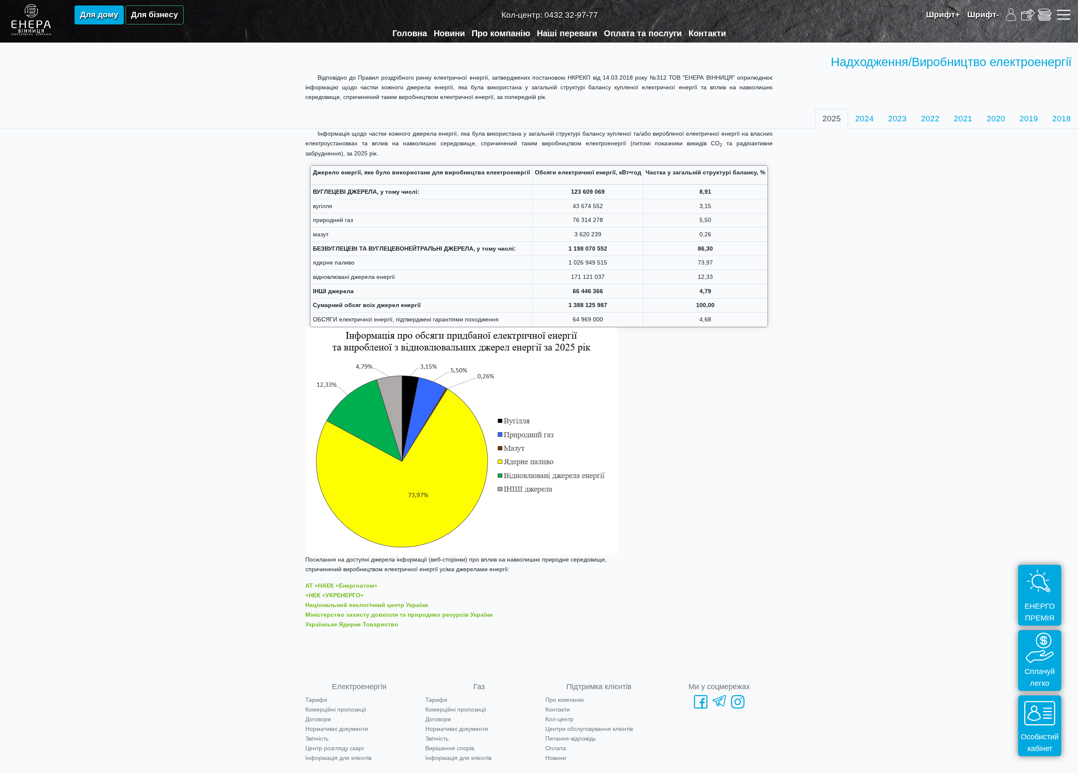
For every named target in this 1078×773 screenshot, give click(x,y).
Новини (449, 33)
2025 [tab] (831, 118)
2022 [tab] (930, 118)
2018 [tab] (1061, 118)
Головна (409, 33)
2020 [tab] (996, 118)
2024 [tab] (864, 118)
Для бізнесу (154, 14)
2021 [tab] (963, 118)
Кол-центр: (550, 15)
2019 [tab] (1028, 118)
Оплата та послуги (643, 33)
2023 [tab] (897, 118)
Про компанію (501, 33)
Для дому (99, 14)
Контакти (707, 33)
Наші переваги (567, 33)
